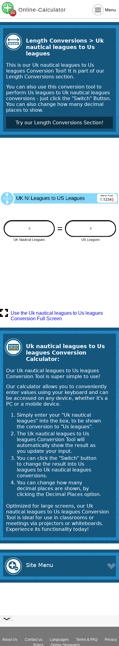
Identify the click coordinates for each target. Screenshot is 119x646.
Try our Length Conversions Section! (59, 123)
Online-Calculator (42, 10)
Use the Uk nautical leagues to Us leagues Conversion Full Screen (57, 313)
